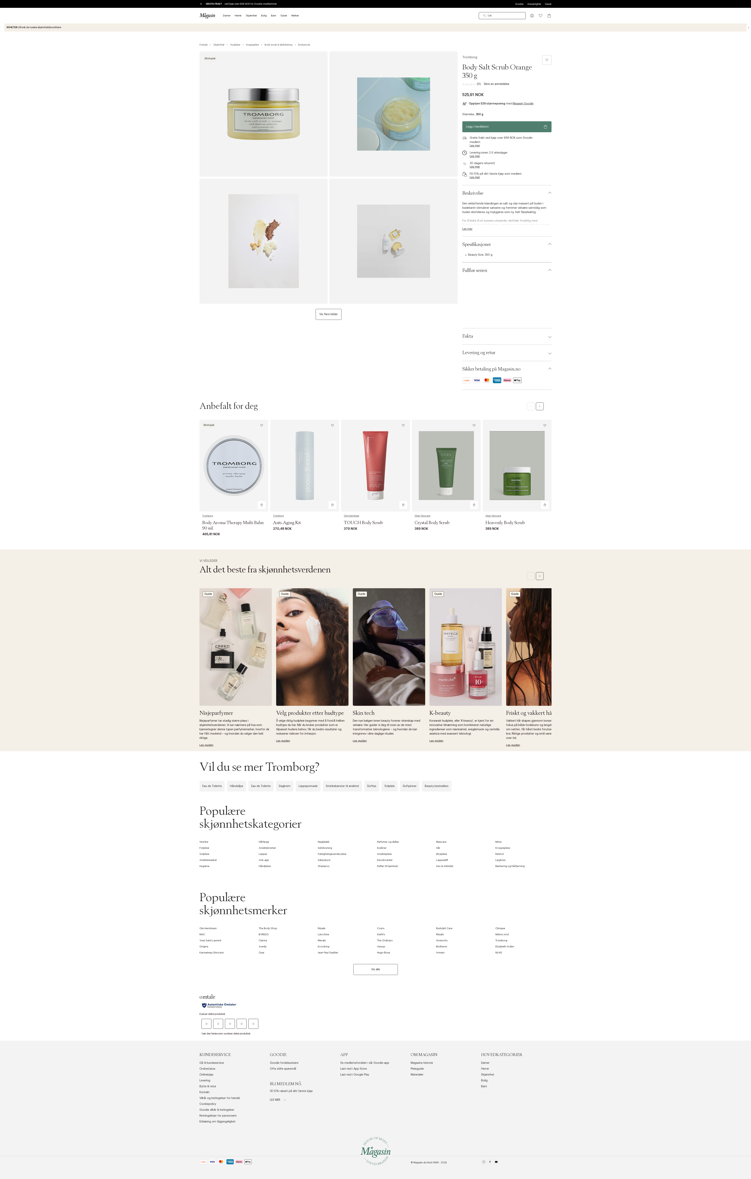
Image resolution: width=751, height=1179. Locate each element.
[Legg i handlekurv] (262, 505)
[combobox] (502, 15)
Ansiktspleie (384, 854)
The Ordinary (385, 940)
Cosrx (380, 928)
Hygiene (204, 866)
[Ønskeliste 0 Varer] (540, 15)
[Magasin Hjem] (207, 16)
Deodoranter (385, 860)
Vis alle (375, 969)
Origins (203, 946)
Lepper (263, 854)
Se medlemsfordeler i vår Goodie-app (364, 1063)
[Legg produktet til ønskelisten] (547, 60)
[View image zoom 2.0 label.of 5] (393, 114)
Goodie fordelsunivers (284, 1063)
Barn (484, 1086)
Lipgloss (500, 860)
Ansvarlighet (534, 4)
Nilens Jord (502, 934)
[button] (532, 15)
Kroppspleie (502, 848)
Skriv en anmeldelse (496, 84)
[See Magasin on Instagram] (483, 1162)
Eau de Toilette (212, 786)
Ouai (261, 952)
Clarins (263, 940)
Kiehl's (381, 934)
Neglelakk (324, 842)
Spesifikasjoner (476, 244)
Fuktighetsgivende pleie (332, 854)
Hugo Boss (383, 952)
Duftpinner (410, 786)
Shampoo (324, 866)
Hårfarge (264, 842)
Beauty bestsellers (436, 786)
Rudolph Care (444, 928)
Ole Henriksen (351, 516)
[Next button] (748, 27)
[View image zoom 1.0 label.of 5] (263, 114)
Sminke (203, 842)
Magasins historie (422, 1063)
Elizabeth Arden (504, 946)
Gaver (548, 4)
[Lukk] (437, 631)
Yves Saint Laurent (210, 940)
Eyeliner (382, 848)
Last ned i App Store (353, 1068)
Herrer (485, 1068)
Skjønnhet (487, 1074)
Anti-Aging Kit (287, 523)
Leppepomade (308, 786)
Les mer (275, 1100)
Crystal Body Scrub (432, 523)
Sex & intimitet (444, 866)
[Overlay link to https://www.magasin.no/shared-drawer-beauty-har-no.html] (542, 647)
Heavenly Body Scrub (505, 523)
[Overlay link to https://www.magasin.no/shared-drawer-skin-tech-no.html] (389, 647)
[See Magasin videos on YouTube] (496, 1162)
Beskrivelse (472, 193)
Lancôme (323, 934)
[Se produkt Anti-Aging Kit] (304, 465)
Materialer (417, 1074)
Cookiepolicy (207, 1104)
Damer (485, 1063)
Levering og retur (478, 352)
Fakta (467, 336)
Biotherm (441, 946)
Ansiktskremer (267, 848)
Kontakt (204, 1092)
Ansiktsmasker (208, 860)
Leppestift (442, 860)
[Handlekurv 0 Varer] (549, 15)
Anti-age (264, 860)
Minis (498, 842)
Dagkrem (284, 786)
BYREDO (264, 934)
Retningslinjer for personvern (218, 1115)
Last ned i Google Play (354, 1074)
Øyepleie (441, 854)
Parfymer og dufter (388, 842)
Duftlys (371, 786)
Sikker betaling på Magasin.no (491, 369)
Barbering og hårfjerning (510, 866)
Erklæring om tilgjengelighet (217, 1121)
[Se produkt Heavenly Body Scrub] (517, 465)
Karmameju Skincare (211, 952)
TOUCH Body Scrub (363, 523)
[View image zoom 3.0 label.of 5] (263, 241)
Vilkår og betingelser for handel (219, 1098)
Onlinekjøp (206, 1074)
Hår (438, 848)
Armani (440, 952)
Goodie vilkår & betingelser (216, 1110)
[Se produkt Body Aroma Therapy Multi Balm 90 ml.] (233, 465)
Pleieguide (417, 1068)
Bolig (484, 1080)
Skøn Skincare (422, 516)
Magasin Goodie (523, 103)
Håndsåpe (236, 786)
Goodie (519, 4)
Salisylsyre (324, 860)
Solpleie (389, 786)
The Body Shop (268, 928)
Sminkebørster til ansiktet (342, 786)
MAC (202, 934)
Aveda (262, 946)
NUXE (498, 952)
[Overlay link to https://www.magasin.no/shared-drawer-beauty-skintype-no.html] (312, 647)
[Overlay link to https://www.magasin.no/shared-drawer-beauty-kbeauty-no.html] (465, 647)
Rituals (321, 928)
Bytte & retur (207, 1086)
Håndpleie (265, 866)
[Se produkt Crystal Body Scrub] (446, 465)
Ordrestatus (207, 1068)
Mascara (441, 842)
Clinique (500, 928)
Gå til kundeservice (211, 1063)
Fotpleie (204, 848)
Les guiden (206, 745)
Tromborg (469, 57)
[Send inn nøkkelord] (484, 15)
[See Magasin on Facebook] (490, 1162)
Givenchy (442, 940)
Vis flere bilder (328, 314)
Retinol (499, 854)
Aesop (381, 946)
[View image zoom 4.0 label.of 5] (393, 241)
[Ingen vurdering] (469, 84)
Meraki (322, 940)
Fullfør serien (474, 270)
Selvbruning (325, 848)
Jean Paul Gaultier (328, 952)
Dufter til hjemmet (387, 866)
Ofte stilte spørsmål (283, 1068)
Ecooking (323, 946)
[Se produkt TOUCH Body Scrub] (375, 465)
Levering (204, 1080)
